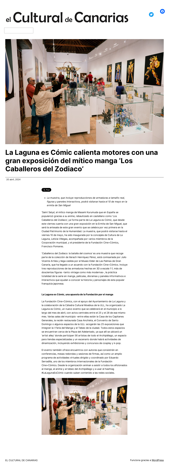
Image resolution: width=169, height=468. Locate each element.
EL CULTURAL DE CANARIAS (21, 460)
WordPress (158, 460)
